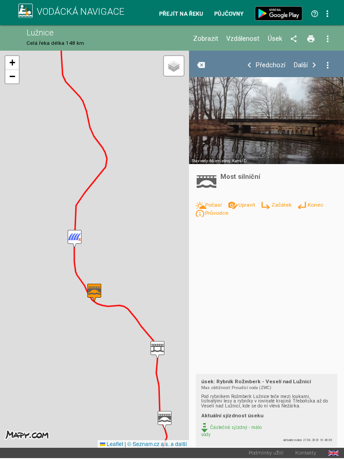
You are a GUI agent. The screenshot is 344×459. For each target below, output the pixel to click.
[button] (165, 420)
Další (301, 65)
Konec (315, 205)
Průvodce (216, 213)
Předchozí (270, 65)
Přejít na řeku (181, 14)
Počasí (214, 205)
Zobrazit (205, 38)
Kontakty (305, 453)
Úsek (275, 38)
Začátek (281, 205)
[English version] (333, 453)
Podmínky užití (266, 453)
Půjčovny (229, 14)
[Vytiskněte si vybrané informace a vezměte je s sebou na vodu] (311, 39)
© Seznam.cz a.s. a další (157, 443)
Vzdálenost (242, 38)
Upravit (247, 205)
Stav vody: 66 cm (205, 161)
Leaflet (114, 443)
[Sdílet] (295, 39)
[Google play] (280, 13)
